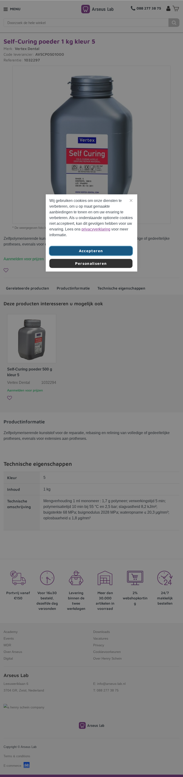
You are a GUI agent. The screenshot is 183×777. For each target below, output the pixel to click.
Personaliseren (91, 263)
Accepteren (91, 251)
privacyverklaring (95, 229)
